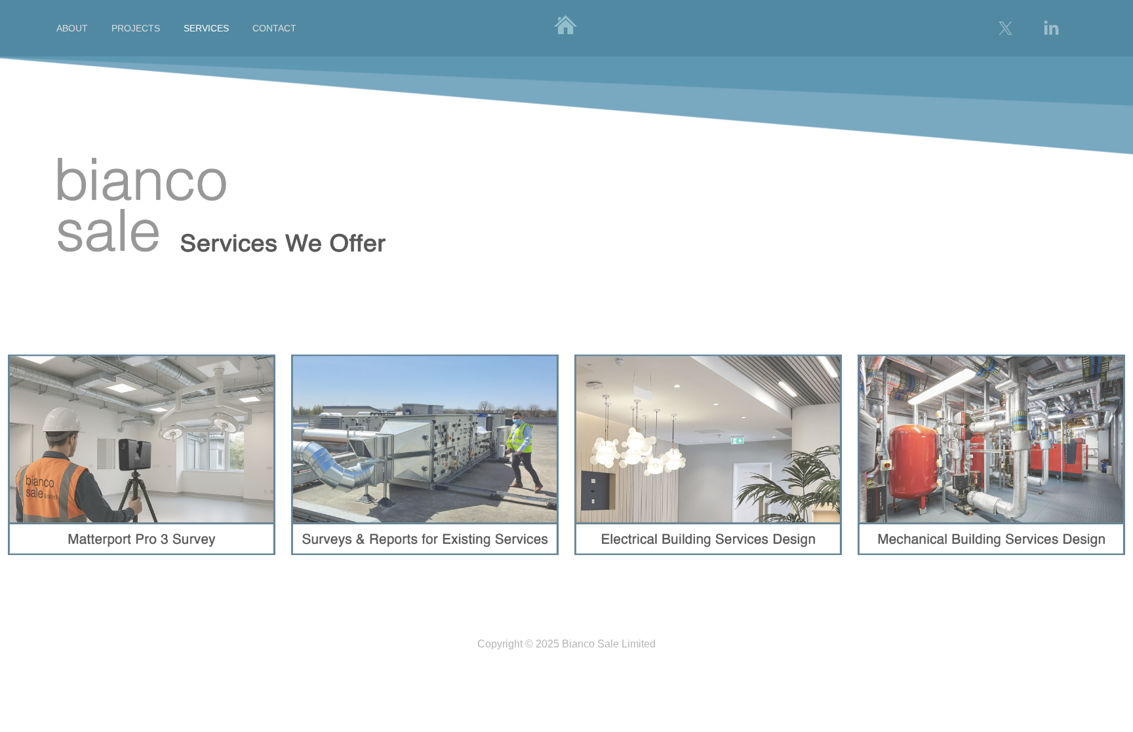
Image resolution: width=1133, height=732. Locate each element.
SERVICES (206, 28)
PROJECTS (135, 28)
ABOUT (72, 28)
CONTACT (274, 28)
